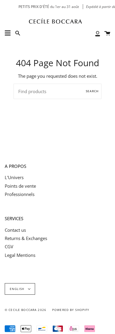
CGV (9, 246)
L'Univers (14, 177)
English (17, 289)
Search (92, 91)
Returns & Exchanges (26, 238)
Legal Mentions (20, 255)
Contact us (15, 230)
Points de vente (20, 186)
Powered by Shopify (71, 310)
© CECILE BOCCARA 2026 (25, 310)
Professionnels (19, 194)
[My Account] (97, 33)
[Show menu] (8, 33)
